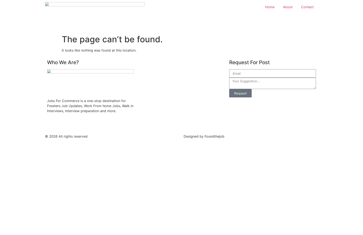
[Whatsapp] (96, 124)
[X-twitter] (108, 124)
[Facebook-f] (50, 124)
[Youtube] (62, 124)
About (288, 7)
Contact (307, 7)
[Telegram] (73, 124)
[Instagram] (85, 124)
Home (270, 7)
